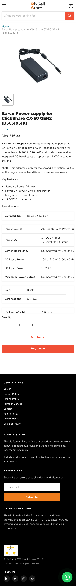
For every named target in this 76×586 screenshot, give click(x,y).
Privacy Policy (11, 394)
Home (5, 26)
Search (7, 389)
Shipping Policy (12, 423)
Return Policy (11, 413)
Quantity (6, 317)
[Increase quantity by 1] (32, 325)
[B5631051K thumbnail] (7, 99)
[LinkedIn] (7, 578)
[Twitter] (15, 578)
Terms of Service (13, 404)
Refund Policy (11, 399)
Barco (8, 129)
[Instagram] (24, 578)
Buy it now (38, 349)
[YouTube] (32, 578)
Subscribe (32, 497)
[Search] (69, 16)
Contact (8, 408)
